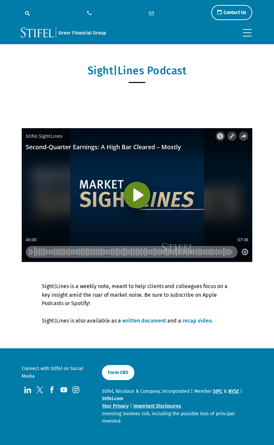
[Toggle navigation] (247, 33)
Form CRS (118, 372)
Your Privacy (115, 406)
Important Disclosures (157, 406)
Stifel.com (112, 399)
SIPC (217, 391)
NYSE (233, 391)
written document (144, 321)
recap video (197, 321)
